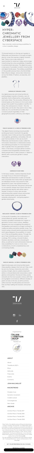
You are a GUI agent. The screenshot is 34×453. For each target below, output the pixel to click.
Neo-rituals (10, 403)
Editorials (10, 371)
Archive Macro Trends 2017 (15, 411)
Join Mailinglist (14, 383)
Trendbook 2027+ (12, 365)
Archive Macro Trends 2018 (15, 413)
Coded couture (12, 398)
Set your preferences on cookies (19, 444)
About (9, 362)
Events (9, 377)
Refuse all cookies (19, 447)
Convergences (12, 400)
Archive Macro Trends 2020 (16, 419)
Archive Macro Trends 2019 (15, 416)
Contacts (10, 379)
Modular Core (11, 392)
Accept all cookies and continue (19, 450)
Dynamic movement (13, 395)
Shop (9, 368)
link (24, 436)
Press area (10, 374)
